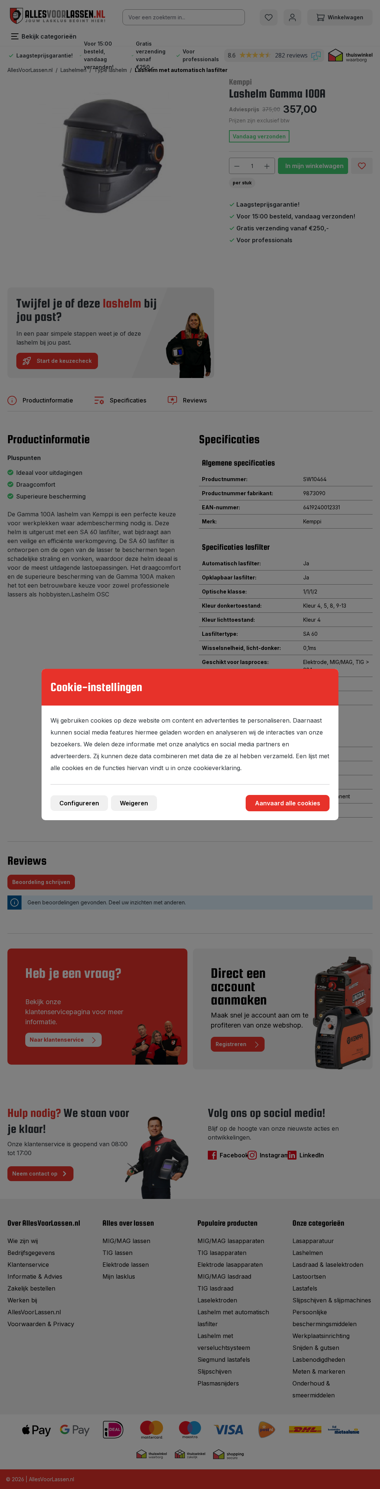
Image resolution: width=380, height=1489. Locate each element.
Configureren (79, 803)
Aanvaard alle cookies (287, 803)
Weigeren (134, 803)
